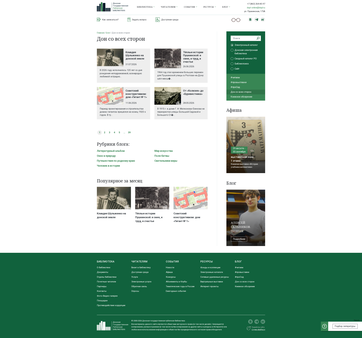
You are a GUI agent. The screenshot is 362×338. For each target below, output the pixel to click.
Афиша (169, 272)
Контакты (101, 291)
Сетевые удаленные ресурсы (214, 277)
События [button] (189, 6)
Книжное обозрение (241, 96)
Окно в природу (106, 155)
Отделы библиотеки (106, 277)
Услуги (134, 277)
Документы (102, 272)
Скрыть (357, 320)
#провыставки (238, 82)
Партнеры (101, 286)
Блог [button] (225, 6)
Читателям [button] (168, 6)
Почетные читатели (106, 281)
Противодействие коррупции (111, 305)
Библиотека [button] (145, 6)
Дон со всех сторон (241, 92)
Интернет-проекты (209, 286)
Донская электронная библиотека (246, 52)
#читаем (235, 77)
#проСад (235, 87)
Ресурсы (206, 261)
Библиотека (106, 261)
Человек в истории (108, 165)
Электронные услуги (141, 281)
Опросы (135, 291)
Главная (100, 33)
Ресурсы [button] (208, 6)
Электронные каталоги (211, 272)
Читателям (139, 261)
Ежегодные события (176, 291)
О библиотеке (103, 267)
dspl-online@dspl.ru (256, 7)
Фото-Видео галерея (107, 296)
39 (129, 132)
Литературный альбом (111, 150)
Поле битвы (161, 155)
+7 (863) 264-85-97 (256, 4)
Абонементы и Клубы (176, 281)
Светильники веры (165, 160)
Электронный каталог (246, 45)
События (172, 261)
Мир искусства (163, 150)
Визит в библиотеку (141, 267)
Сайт (237, 68)
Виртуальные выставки (211, 281)
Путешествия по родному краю (116, 160)
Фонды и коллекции (210, 267)
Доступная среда (139, 272)
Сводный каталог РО (246, 58)
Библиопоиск (242, 63)
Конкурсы (171, 277)
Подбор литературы (345, 326)
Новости (170, 267)
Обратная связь (139, 286)
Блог (108, 33)
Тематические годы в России (180, 286)
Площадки (102, 300)
